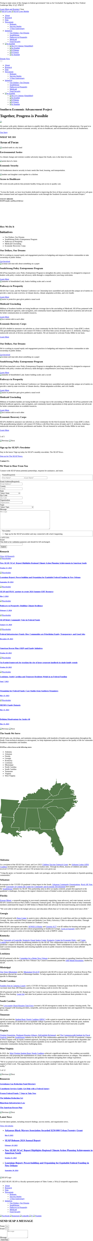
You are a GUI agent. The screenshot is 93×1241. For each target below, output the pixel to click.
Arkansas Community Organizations (66, 884)
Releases (13, 24)
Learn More (4, 279)
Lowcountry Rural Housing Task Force (19, 1006)
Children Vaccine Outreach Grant (55, 865)
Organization (5, 500)
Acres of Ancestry (68, 929)
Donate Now (5, 59)
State (2, 491)
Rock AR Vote (86, 884)
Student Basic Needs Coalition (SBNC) (30, 1019)
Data (6, 20)
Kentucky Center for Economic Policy (61, 940)
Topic (2, 505)
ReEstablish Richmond (47, 1035)
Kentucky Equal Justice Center (34, 940)
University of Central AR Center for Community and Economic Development (35, 887)
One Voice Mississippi (8, 972)
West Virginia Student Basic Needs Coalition (27, 1053)
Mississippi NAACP (31, 972)
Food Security (15, 42)
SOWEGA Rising (35, 927)
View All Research (7, 556)
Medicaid (13, 39)
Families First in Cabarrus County (13, 986)
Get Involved (5, 261)
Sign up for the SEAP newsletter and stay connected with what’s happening (33, 534)
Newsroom (9, 22)
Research (8, 18)
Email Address (9, 482)
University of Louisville (13, 940)
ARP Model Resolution (74, 960)
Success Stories (15, 26)
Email (2, 540)
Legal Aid (20, 994)
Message (3, 509)
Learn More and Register (10, 9)
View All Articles (6, 1126)
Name (2, 1226)
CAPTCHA (4, 538)
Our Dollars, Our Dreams (19, 33)
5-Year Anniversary (17, 29)
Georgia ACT (51, 927)
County (3, 486)
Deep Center (21, 918)
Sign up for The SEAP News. (11, 456)
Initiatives (8, 31)
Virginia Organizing (7, 1035)
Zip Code (3, 495)
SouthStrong (14, 35)
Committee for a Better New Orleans (33, 958)
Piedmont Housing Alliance (26, 1035)
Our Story (4, 132)
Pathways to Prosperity (18, 37)
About (7, 15)
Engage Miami (5, 900)
